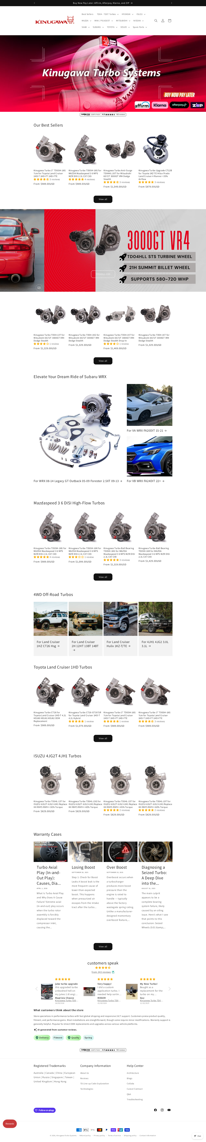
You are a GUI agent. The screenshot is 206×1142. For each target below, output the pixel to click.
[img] (103, 968)
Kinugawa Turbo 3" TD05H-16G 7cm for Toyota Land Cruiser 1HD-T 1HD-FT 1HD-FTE (120, 715)
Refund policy (85, 1135)
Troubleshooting (135, 1099)
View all (103, 199)
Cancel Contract (135, 1088)
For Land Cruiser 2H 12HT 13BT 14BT (85, 644)
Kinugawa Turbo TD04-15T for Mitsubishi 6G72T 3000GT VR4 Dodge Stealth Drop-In (119, 337)
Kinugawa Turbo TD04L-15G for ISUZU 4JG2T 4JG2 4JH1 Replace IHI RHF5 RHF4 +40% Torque (85, 804)
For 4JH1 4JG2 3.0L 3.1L (155, 644)
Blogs (129, 1078)
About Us (84, 1072)
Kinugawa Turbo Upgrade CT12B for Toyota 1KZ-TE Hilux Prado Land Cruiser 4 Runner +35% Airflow (155, 174)
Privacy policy (99, 1135)
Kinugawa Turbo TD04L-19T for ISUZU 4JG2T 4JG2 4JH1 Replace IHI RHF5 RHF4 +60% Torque (155, 804)
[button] (107, 14)
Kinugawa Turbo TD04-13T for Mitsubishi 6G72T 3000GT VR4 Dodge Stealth (49, 337)
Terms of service (114, 1135)
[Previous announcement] (34, 3)
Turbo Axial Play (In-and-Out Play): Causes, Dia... (49, 875)
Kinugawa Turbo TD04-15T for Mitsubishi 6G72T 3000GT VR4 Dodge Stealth (154, 337)
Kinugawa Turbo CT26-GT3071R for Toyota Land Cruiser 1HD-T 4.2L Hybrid (85, 715)
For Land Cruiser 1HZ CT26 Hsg (48, 644)
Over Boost (117, 867)
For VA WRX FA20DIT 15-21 (145, 430)
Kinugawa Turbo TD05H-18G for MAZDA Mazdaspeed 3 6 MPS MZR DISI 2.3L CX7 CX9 (85, 173)
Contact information (148, 1135)
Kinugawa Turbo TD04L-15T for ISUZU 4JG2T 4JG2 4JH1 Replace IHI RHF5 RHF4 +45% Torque (120, 804)
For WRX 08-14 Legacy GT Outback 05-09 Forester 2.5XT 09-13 (76, 481)
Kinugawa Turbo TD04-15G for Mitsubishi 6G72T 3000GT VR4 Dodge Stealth (84, 337)
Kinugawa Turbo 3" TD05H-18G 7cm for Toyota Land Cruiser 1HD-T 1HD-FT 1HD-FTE (50, 173)
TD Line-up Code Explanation (94, 1083)
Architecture (133, 1072)
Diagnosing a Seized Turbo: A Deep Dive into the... (154, 875)
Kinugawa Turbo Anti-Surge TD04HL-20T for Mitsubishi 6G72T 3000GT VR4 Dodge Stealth (118, 174)
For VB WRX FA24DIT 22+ (144, 481)
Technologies (86, 1088)
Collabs (130, 1083)
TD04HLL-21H (103, 274)
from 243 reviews (101, 972)
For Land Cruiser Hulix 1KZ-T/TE (118, 644)
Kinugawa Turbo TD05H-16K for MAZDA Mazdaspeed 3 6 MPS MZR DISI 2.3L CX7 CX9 (85, 551)
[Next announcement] (172, 3)
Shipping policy (130, 1135)
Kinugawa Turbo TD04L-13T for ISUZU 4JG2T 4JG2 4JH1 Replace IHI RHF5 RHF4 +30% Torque (50, 804)
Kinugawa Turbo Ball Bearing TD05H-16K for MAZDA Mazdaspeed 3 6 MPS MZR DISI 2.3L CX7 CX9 (154, 552)
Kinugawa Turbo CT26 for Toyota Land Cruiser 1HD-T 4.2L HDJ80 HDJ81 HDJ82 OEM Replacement (50, 716)
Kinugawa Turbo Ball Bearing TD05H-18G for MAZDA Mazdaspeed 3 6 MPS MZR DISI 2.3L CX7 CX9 (119, 552)
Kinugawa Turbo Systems (66, 1135)
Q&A (129, 1094)
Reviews (84, 1078)
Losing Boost (83, 867)
